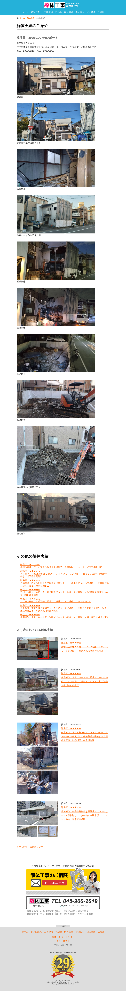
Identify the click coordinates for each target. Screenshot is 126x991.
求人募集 (91, 12)
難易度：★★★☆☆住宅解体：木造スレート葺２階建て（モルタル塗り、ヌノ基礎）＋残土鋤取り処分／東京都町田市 (64, 617)
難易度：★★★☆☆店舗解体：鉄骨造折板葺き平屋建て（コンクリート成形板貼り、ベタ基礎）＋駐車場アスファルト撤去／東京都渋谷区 (64, 583)
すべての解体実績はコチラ (30, 847)
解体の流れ (36, 12)
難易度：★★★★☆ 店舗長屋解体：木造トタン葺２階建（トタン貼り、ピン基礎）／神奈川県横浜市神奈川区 (84, 646)
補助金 (58, 12)
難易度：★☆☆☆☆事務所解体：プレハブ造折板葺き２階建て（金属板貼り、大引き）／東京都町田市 (61, 565)
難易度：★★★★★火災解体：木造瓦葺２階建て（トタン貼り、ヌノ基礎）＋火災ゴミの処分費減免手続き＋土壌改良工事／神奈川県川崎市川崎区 (64, 608)
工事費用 (48, 12)
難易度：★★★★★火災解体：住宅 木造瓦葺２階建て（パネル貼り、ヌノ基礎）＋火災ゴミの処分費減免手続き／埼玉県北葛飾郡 (63, 574)
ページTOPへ (63, 926)
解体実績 (68, 12)
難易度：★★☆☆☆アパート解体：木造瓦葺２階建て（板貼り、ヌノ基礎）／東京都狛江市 (55, 600)
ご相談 (101, 12)
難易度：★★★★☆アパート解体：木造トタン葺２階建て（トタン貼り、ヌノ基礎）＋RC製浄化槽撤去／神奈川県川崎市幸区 (64, 592)
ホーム (25, 12)
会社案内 (79, 12)
